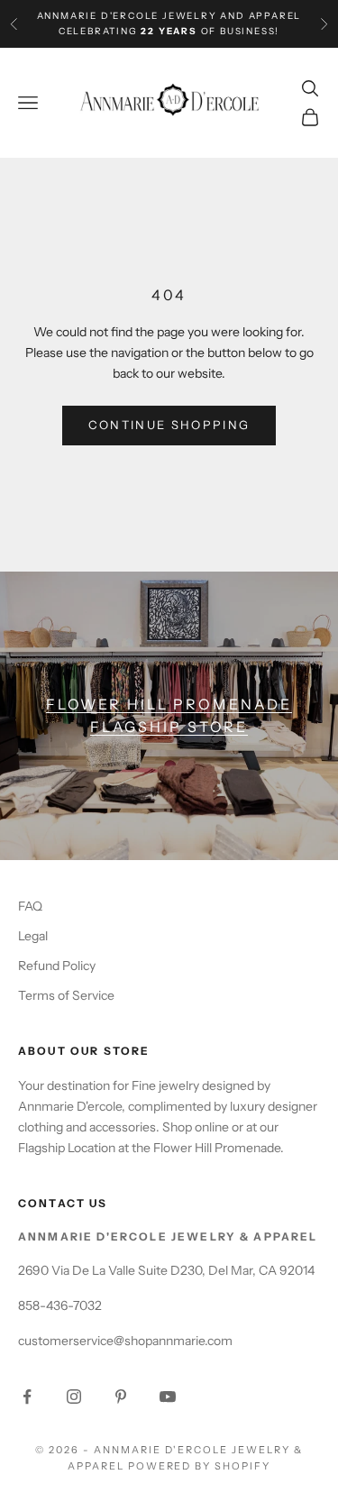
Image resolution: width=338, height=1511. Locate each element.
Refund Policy (57, 965)
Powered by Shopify (199, 1466)
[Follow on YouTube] (168, 1396)
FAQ (30, 906)
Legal (33, 936)
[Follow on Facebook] (27, 1396)
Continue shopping (169, 424)
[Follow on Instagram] (74, 1396)
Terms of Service (66, 995)
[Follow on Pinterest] (121, 1396)
